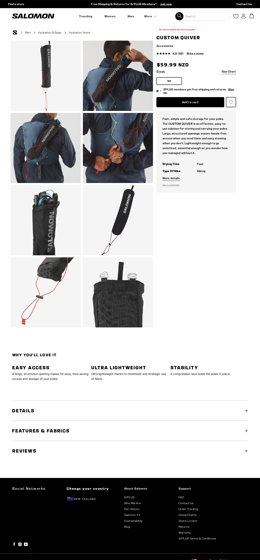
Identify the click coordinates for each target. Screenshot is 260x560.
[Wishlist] (235, 17)
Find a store (16, 4)
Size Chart (229, 71)
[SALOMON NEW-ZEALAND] (33, 16)
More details (171, 178)
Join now (166, 4)
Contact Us (244, 4)
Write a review (195, 53)
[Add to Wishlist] (245, 33)
